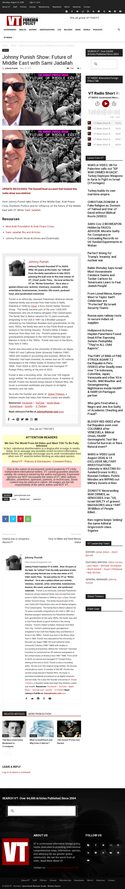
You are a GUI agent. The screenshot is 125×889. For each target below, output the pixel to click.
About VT (6, 7)
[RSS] (93, 11)
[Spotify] (98, 11)
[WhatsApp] (28, 519)
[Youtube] (120, 11)
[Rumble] (88, 11)
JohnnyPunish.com (22, 495)
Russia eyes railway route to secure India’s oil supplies (104, 319)
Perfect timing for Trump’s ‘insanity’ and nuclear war (102, 256)
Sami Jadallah (33, 210)
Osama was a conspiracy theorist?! (15, 540)
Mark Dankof (94, 569)
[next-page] (9, 753)
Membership (44, 7)
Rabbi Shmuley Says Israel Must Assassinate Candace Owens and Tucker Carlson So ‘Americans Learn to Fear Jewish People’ (105, 277)
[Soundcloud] (13, 419)
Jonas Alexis (102, 551)
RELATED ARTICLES (14, 714)
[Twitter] (104, 11)
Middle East (25, 499)
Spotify (29, 406)
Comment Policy (62, 461)
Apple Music (53, 402)
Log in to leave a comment (16, 772)
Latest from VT (96, 158)
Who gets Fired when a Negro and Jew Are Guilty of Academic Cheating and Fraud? (105, 408)
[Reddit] (82, 11)
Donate (32, 7)
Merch (67, 7)
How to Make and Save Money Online (65, 540)
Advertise (77, 7)
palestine (37, 499)
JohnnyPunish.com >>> (50, 411)
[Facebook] (71, 11)
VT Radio (8, 37)
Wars (78, 29)
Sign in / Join (35, 2)
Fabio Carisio (115, 562)
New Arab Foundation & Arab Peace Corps (30, 226)
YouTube (39, 402)
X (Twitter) (41, 406)
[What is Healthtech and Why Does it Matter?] (42, 729)
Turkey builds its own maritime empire (101, 192)
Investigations (47, 29)
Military (68, 29)
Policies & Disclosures (38, 461)
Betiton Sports (54, 886)
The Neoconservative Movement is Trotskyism (12, 743)
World (86, 29)
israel (14, 499)
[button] (119, 29)
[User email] (36, 419)
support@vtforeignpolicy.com (62, 867)
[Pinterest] (20, 519)
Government (10, 29)
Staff (15, 7)
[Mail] (77, 11)
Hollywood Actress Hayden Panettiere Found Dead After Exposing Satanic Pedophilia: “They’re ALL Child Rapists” (104, 339)
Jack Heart (92, 565)
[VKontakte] (109, 11)
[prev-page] (4, 753)
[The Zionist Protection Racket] (69, 729)
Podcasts (97, 29)
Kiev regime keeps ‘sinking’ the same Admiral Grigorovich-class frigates (105, 525)
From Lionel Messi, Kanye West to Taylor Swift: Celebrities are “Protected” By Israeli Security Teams (104, 301)
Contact (87, 7)
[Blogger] (66, 11)
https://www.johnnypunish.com (38, 562)
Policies (23, 7)
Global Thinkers (56, 394)
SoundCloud (15, 406)
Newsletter (56, 7)
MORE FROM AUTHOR (39, 714)
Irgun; (34, 306)
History (33, 29)
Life (59, 29)
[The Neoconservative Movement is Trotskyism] (14, 729)
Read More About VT (52, 860)
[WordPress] (114, 11)
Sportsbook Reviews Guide (34, 886)
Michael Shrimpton (111, 565)
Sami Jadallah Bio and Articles (23, 232)
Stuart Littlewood (113, 569)
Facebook (27, 402)
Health (22, 29)
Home (5, 45)
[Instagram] (31, 419)
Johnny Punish (11, 68)
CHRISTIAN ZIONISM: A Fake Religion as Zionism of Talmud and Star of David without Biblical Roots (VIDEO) (104, 209)
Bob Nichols (93, 572)
